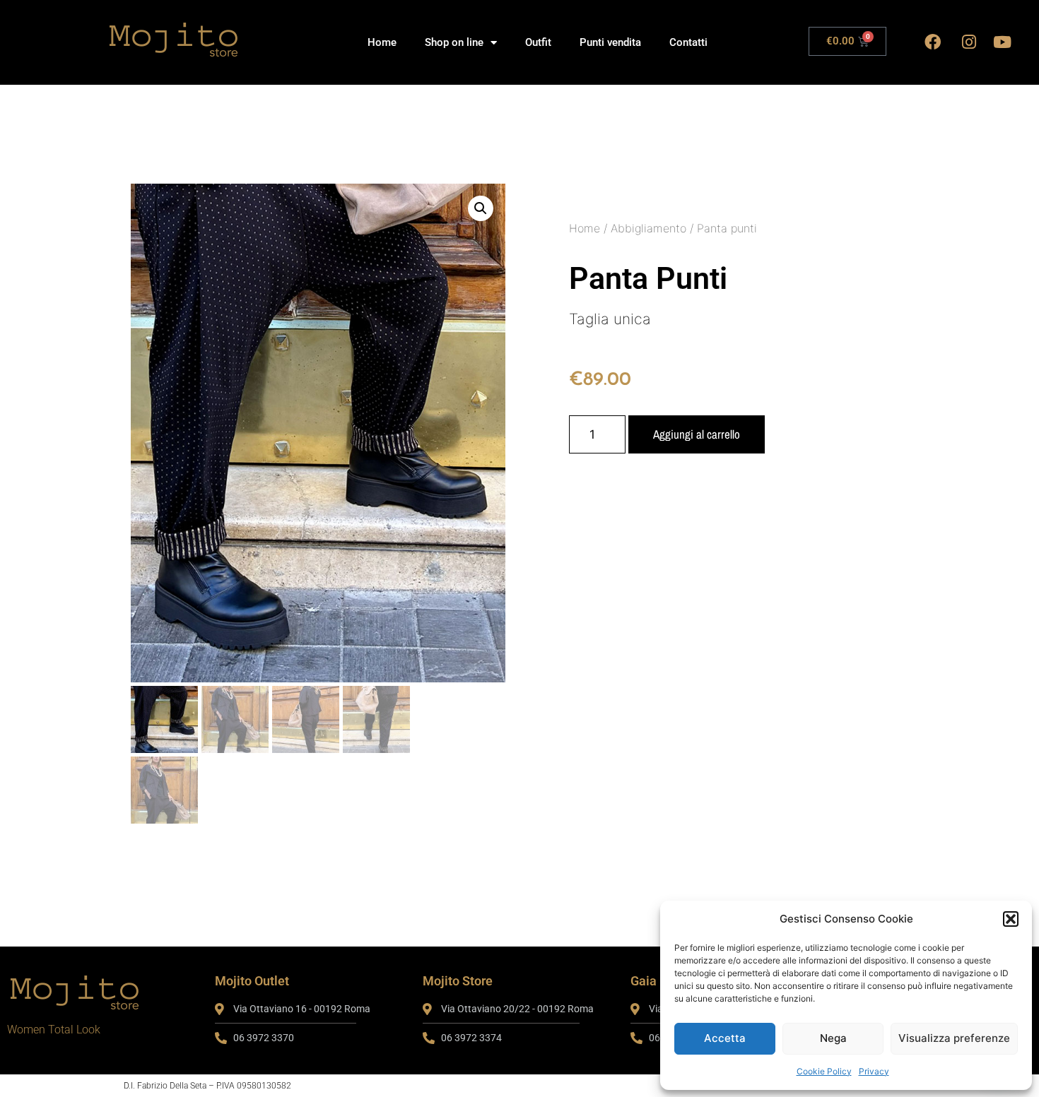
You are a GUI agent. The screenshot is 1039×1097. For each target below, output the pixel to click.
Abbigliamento (648, 228)
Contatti (688, 42)
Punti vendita (610, 42)
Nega (833, 1038)
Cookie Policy (824, 1071)
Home (382, 42)
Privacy (874, 1071)
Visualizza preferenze (954, 1038)
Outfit (538, 42)
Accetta (725, 1038)
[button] (1011, 919)
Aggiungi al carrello (696, 434)
